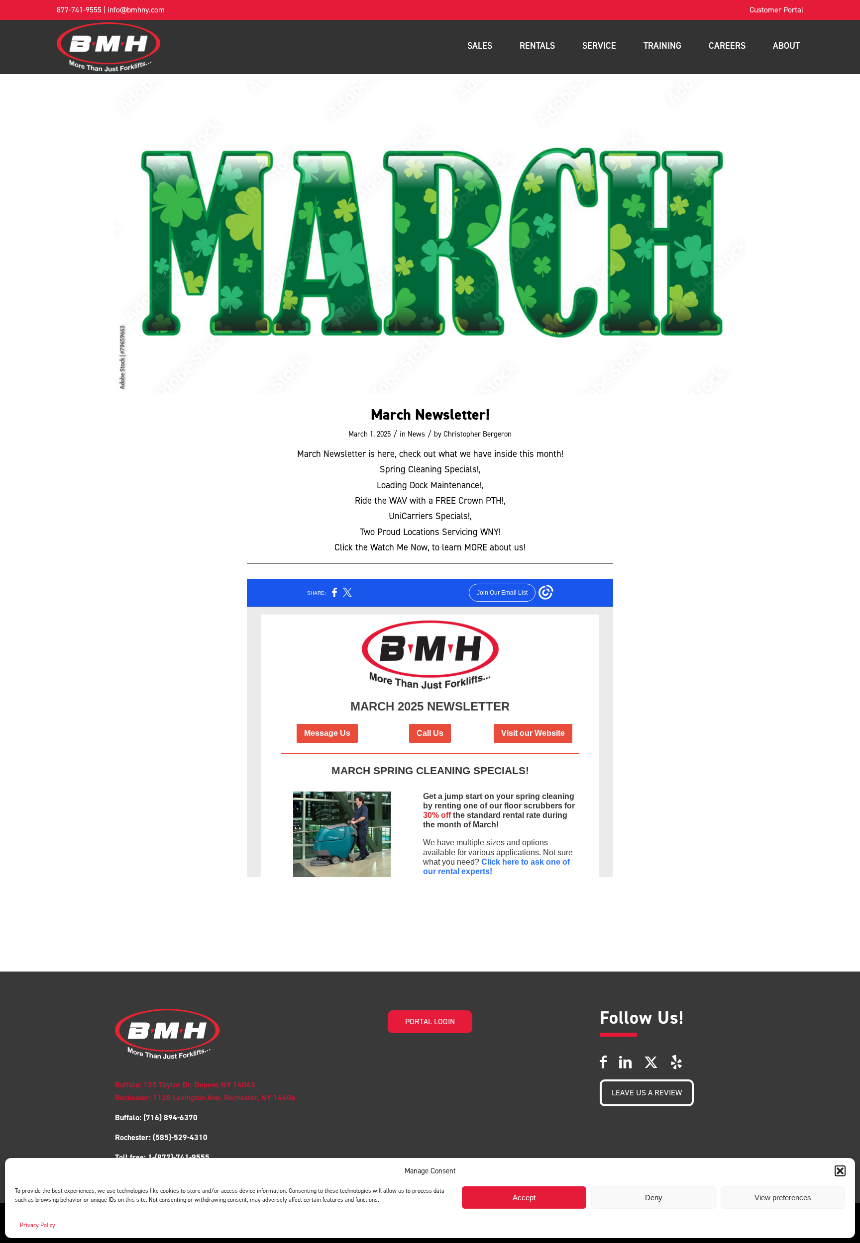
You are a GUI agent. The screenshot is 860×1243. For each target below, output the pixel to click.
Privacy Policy (37, 1225)
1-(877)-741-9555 (179, 1157)
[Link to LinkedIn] (625, 1062)
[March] (430, 237)
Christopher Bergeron (477, 434)
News (416, 434)
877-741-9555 (79, 9)
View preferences (782, 1197)
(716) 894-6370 (169, 1117)
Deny (653, 1197)
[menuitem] (776, 10)
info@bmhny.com (136, 9)
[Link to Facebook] (603, 1062)
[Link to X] (651, 1062)
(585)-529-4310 (180, 1137)
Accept (524, 1197)
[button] (840, 1171)
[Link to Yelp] (676, 1062)
